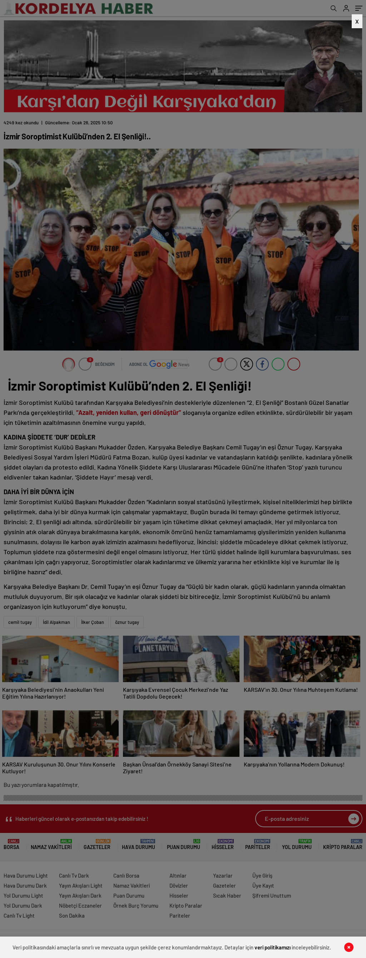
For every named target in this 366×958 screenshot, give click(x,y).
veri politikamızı (272, 947)
